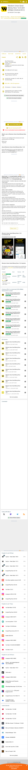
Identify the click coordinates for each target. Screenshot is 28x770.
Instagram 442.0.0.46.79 (11, 617)
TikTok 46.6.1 (8, 672)
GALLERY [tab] (24, 53)
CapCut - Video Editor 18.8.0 (12, 556)
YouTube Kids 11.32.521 (11, 718)
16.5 (15, 237)
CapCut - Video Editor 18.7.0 (12, 575)
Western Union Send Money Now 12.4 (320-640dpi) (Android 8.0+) (13, 319)
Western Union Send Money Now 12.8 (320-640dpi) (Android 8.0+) (13, 300)
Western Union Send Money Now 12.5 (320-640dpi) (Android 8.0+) (13, 313)
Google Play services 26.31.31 (12, 631)
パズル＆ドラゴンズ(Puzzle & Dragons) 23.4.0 (12, 691)
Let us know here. (17, 762)
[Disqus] (14, 456)
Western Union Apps (14, 12)
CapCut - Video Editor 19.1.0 (12, 561)
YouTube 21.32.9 (9, 649)
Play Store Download (15, 124)
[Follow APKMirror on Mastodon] (10, 514)
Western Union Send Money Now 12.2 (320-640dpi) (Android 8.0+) (13, 332)
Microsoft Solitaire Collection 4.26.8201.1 (15, 728)
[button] (17, 57)
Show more (13, 228)
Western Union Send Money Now (18, 16)
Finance (4, 57)
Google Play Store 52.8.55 (11, 612)
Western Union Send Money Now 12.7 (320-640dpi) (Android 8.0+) (13, 306)
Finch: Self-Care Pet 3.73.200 (12, 746)
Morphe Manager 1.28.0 (11, 732)
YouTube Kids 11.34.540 (11, 709)
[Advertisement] (14, 37)
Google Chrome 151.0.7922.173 (13, 695)
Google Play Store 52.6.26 (11, 584)
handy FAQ (10, 267)
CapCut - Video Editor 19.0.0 (12, 566)
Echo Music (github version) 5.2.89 (13, 580)
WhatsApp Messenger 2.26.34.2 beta (14, 686)
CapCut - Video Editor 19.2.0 (12, 667)
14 (10, 63)
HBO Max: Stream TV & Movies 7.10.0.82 (15, 723)
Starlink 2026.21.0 (9, 742)
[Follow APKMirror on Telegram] (17, 514)
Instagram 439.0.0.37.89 (11, 594)
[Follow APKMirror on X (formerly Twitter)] (4, 514)
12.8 (2, 18)
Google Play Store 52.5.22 (11, 598)
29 (11, 87)
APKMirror (5, 1)
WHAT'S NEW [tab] (10, 53)
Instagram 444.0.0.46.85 (11, 677)
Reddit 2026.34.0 (9, 635)
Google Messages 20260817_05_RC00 (10, 700)
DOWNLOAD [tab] (4, 53)
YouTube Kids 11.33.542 (11, 714)
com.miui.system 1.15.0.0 (11, 621)
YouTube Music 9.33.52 (11, 607)
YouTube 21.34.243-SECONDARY (13, 645)
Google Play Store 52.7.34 (11, 570)
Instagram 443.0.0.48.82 (11, 640)
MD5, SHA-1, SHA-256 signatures (12, 83)
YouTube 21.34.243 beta (11, 626)
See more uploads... (14, 397)
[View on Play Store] (20, 57)
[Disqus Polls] (14, 420)
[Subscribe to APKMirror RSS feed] (24, 514)
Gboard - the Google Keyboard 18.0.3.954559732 (12, 663)
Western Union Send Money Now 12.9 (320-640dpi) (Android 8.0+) (13, 293)
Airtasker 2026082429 (10, 737)
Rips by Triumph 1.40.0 (10, 751)
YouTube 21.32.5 (9, 589)
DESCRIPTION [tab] (17, 53)
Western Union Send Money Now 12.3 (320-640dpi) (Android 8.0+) (13, 326)
